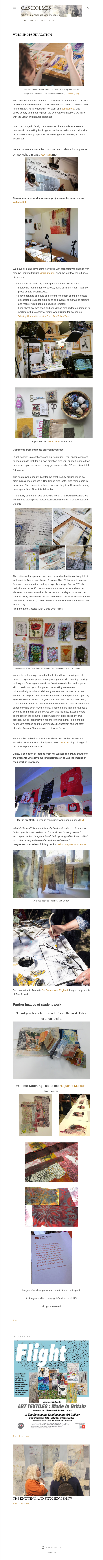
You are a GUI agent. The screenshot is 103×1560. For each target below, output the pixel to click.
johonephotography (71, 93)
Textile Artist (54, 441)
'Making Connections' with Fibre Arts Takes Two (43, 316)
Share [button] (15, 1320)
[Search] (88, 7)
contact (46, 154)
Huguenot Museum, (73, 1086)
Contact (33, 21)
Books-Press (47, 21)
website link (20, 202)
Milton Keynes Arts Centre (71, 844)
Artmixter (64, 742)
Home (24, 21)
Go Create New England (55, 990)
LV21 (83, 820)
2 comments (24, 1436)
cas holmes (36, 8)
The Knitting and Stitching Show (42, 1498)
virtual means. (47, 273)
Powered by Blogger (54, 1547)
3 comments (24, 1503)
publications (68, 108)
